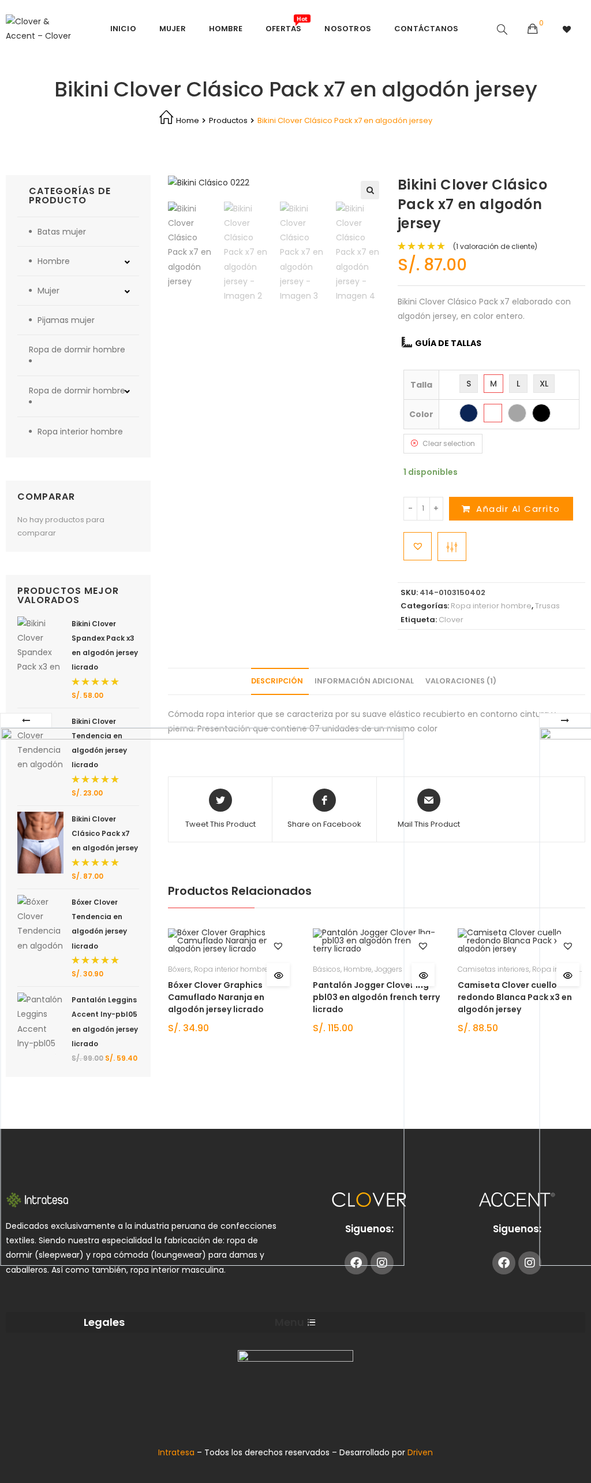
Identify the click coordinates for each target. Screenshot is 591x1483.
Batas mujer (62, 231)
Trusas (547, 605)
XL (544, 383)
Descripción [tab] (277, 681)
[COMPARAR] (451, 546)
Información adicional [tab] (364, 681)
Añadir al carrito (518, 509)
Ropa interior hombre (491, 605)
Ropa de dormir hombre (77, 349)
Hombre (54, 261)
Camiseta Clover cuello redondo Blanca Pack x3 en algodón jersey (515, 997)
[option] (193, 245)
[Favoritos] (567, 29)
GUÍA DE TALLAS (448, 343)
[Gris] (517, 413)
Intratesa (177, 1452)
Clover (451, 619)
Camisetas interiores (493, 969)
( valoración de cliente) (495, 246)
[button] (370, 190)
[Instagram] (529, 1262)
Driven (420, 1452)
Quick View (423, 974)
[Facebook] (503, 1262)
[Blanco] (493, 413)
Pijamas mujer (66, 320)
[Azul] (468, 413)
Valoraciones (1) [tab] (460, 681)
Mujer (48, 290)
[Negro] (541, 413)
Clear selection (448, 443)
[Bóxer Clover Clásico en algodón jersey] (202, 996)
